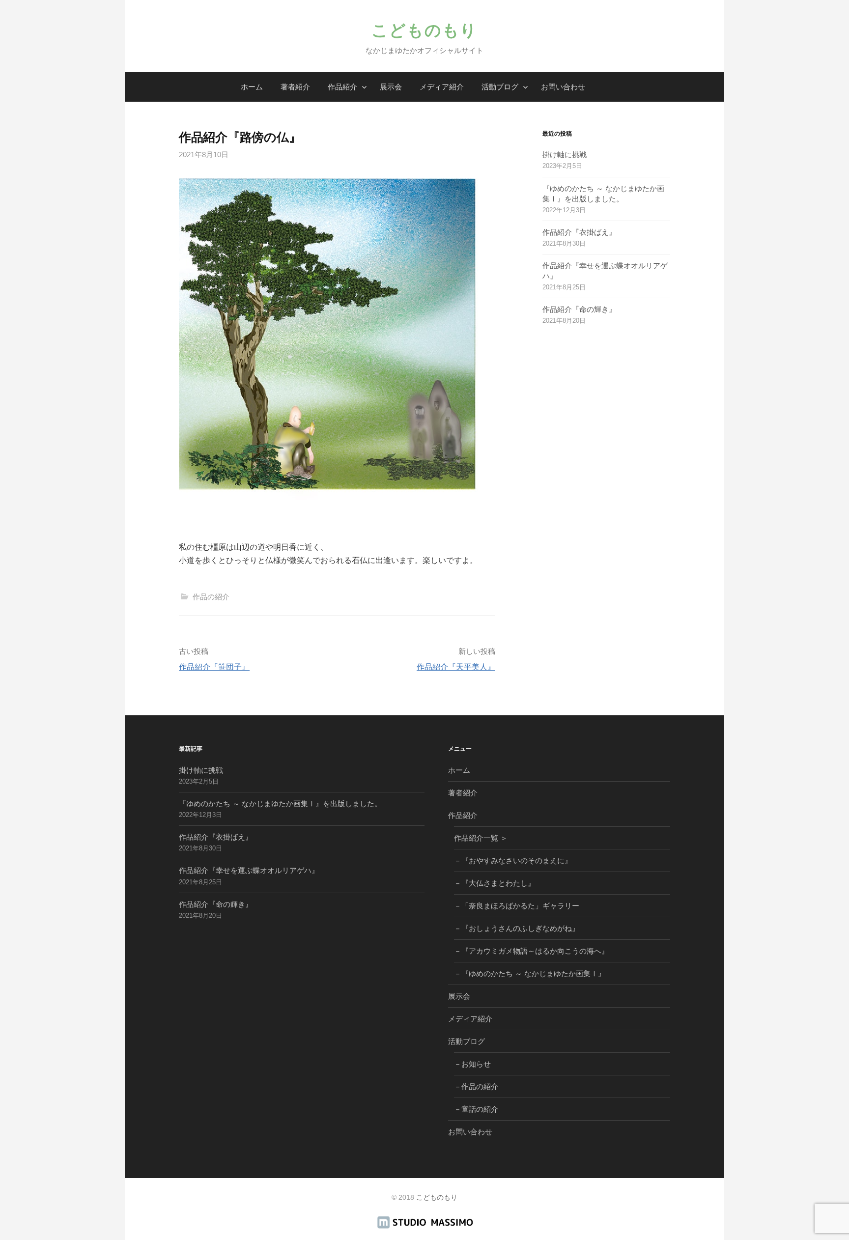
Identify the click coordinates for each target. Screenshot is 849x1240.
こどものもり (424, 30)
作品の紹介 (211, 596)
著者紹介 (295, 87)
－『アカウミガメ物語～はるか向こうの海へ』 (531, 951)
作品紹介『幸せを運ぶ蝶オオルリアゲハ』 (249, 870)
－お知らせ (472, 1064)
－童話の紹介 (476, 1109)
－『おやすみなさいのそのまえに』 (513, 860)
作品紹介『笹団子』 (214, 667)
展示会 (391, 87)
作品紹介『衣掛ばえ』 (579, 232)
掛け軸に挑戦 (564, 154)
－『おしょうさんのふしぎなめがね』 (516, 928)
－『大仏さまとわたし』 (494, 883)
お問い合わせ (563, 87)
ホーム (252, 87)
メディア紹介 (442, 87)
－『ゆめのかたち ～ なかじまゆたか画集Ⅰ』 (529, 973)
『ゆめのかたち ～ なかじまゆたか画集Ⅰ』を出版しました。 (280, 803)
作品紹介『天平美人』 (456, 667)
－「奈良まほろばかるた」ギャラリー (516, 906)
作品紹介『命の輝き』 (579, 309)
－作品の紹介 (476, 1086)
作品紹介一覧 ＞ (481, 838)
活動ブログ (499, 87)
